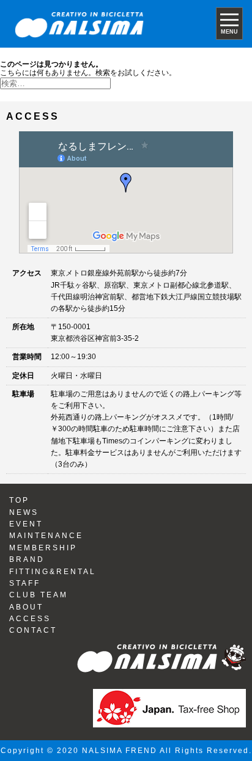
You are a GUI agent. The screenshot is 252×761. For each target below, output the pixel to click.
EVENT (26, 524)
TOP (19, 500)
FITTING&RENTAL (52, 571)
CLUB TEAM (38, 595)
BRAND (27, 559)
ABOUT (26, 607)
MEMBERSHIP (43, 548)
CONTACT (33, 630)
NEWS (24, 512)
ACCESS (30, 618)
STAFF (24, 583)
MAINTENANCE (46, 535)
